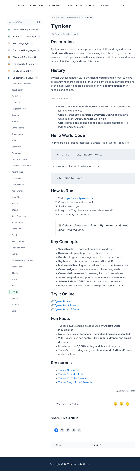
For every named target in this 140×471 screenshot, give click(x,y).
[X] (68, 430)
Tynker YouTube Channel (72, 378)
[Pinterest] (79, 430)
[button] (41, 5)
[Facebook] (62, 430)
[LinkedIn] (74, 430)
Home (21, 5)
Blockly (97, 445)
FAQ (70, 5)
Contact (91, 5)
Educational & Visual (75, 17)
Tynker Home (62, 301)
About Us (34, 5)
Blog (79, 5)
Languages (54, 5)
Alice (58, 445)
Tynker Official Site (69, 370)
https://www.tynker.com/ (78, 198)
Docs (62, 17)
